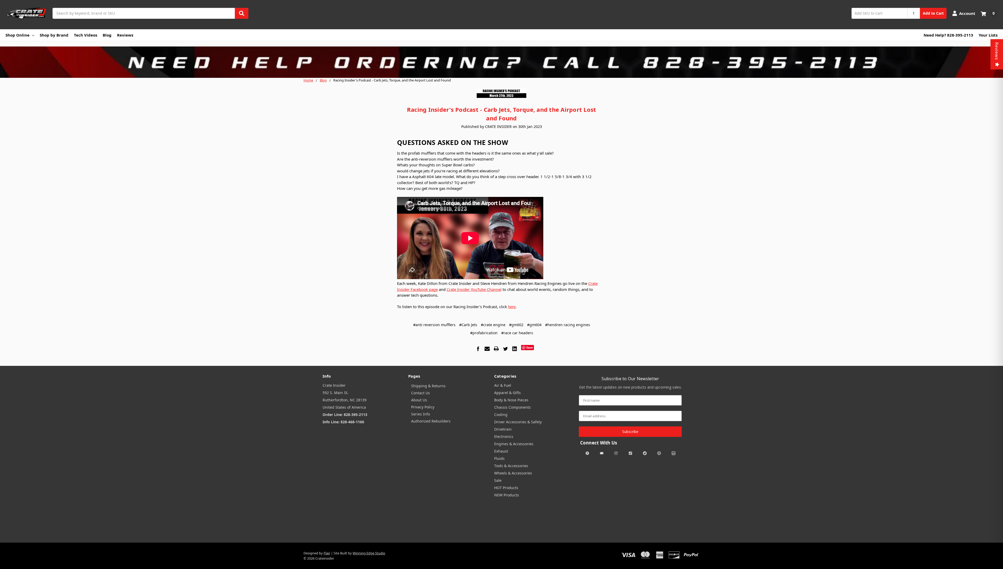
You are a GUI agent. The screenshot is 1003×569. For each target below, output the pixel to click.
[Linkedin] (514, 348)
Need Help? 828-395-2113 (948, 35)
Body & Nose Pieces (511, 399)
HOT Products (506, 487)
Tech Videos (85, 35)
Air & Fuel (502, 385)
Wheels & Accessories (513, 473)
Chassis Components (512, 407)
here (512, 306)
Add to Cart (933, 13)
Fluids (499, 458)
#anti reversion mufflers (434, 324)
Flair (327, 553)
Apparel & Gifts (507, 392)
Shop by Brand (54, 35)
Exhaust (501, 451)
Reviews (125, 35)
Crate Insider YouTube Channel (474, 289)
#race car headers (517, 332)
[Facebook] (478, 348)
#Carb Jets (468, 324)
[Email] (487, 348)
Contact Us (420, 392)
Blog (107, 35)
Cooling (501, 414)
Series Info (420, 414)
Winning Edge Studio (369, 553)
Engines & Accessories (513, 443)
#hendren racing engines (567, 324)
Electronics (503, 436)
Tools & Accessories (511, 465)
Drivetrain (503, 429)
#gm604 (534, 324)
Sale (497, 480)
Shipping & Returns (428, 385)
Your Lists (988, 35)
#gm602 (516, 324)
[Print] (496, 348)
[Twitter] (505, 348)
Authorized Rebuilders (431, 421)
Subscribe (630, 431)
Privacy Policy (422, 406)
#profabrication (484, 332)
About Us (419, 399)
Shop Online (17, 35)
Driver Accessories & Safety (518, 421)
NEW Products (506, 494)
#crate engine (493, 324)
